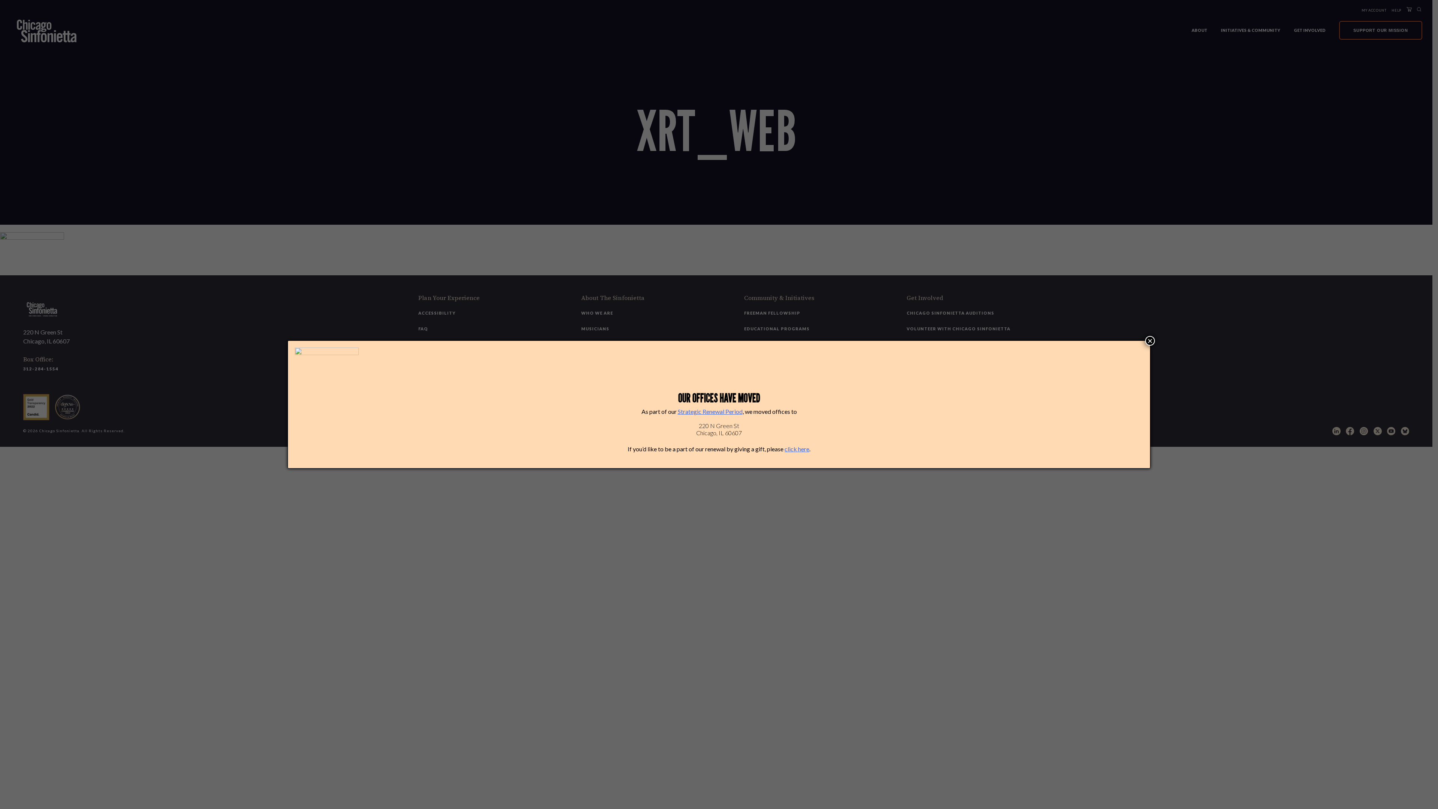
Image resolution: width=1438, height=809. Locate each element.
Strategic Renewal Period (710, 411)
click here (797, 448)
